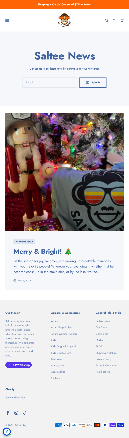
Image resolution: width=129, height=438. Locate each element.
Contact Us (102, 334)
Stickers (55, 378)
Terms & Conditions (106, 365)
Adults (54, 321)
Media (99, 340)
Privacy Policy (104, 359)
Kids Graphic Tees (61, 353)
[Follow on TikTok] (25, 413)
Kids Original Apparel (63, 346)
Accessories (57, 365)
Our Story (101, 327)
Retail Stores (103, 372)
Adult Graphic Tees (61, 327)
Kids (53, 340)
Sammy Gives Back (16, 397)
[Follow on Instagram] (16, 413)
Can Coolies (58, 372)
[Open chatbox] (7, 432)
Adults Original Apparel (64, 334)
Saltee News (103, 321)
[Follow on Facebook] (7, 413)
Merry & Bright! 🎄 (42, 251)
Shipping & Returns (106, 353)
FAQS (99, 346)
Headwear (56, 359)
